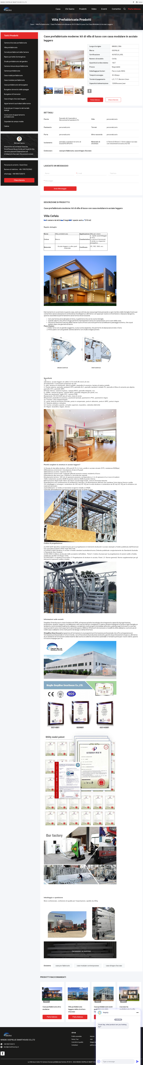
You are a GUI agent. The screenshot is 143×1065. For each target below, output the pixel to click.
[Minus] (137, 1012)
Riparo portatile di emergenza (14, 57)
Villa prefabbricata (42, 24)
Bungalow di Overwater (12, 94)
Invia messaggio (60, 189)
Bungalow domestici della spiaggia (16, 89)
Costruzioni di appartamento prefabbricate (14, 116)
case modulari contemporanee (88, 966)
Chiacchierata (19, 180)
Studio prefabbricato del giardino (16, 61)
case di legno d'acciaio (114, 966)
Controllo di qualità (77, 1042)
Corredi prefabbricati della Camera (16, 52)
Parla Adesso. (95, 100)
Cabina (6, 126)
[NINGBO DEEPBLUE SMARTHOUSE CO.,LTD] (8, 9)
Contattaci (75, 1045)
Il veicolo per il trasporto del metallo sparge (16, 109)
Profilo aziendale (77, 1036)
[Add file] (98, 1061)
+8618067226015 (18, 174)
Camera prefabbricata (12, 71)
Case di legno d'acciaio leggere (15, 99)
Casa (32, 24)
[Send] (137, 1061)
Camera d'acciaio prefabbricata (15, 43)
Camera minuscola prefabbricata (16, 66)
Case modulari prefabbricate (14, 80)
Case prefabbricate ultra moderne (52, 1008)
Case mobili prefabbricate (13, 75)
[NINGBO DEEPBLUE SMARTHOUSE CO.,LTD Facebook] (133, 2)
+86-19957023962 (25, 169)
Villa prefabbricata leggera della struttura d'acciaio (76, 1009)
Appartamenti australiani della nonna (17, 103)
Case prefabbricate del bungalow (16, 85)
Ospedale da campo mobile (14, 121)
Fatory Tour (75, 1039)
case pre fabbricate (63, 966)
